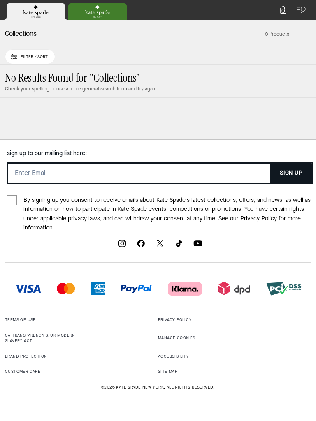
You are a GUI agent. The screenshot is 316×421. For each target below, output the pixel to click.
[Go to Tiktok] (179, 246)
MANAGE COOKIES (176, 337)
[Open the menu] (299, 10)
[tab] (36, 11)
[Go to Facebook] (141, 246)
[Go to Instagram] (122, 246)
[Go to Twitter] (160, 246)
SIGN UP (291, 173)
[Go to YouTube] (198, 246)
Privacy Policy (258, 218)
